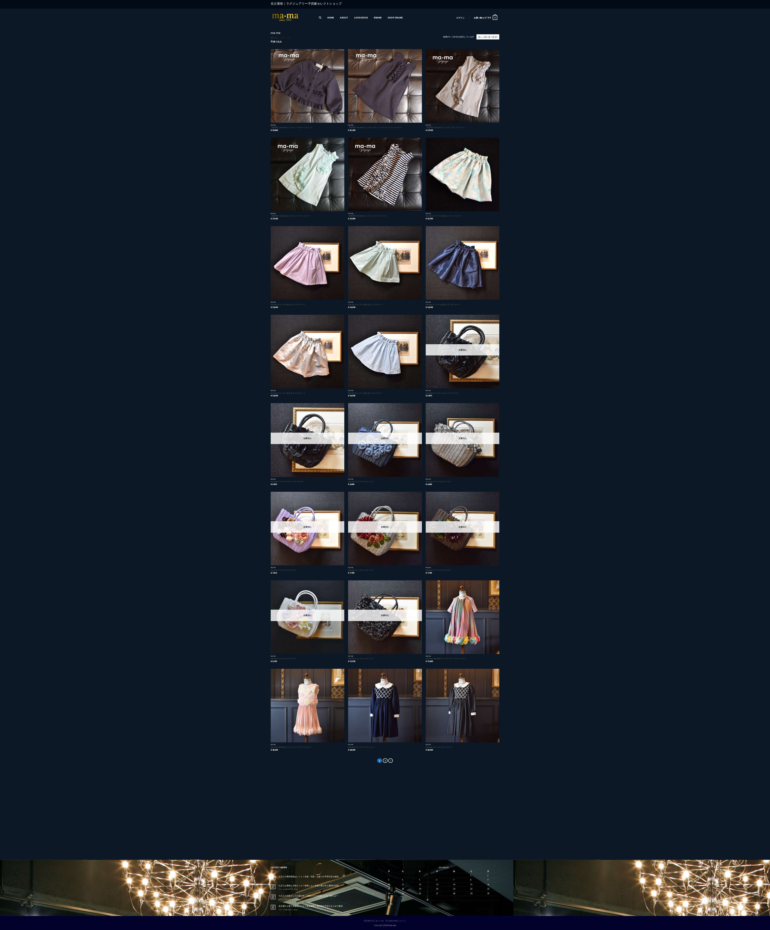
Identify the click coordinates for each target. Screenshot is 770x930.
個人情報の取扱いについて (396, 921)
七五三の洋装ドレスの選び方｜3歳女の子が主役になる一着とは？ (308, 896)
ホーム (274, 37)
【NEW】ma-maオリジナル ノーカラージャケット (292, 127)
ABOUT (344, 17)
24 (389, 893)
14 (454, 884)
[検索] (320, 18)
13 (437, 884)
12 (420, 884)
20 (437, 889)
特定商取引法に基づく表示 (374, 921)
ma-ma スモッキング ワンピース (361, 747)
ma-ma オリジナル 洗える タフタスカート (288, 304)
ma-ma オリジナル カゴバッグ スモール (442, 393)
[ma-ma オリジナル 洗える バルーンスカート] (462, 174)
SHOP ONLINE (395, 17)
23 (488, 889)
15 (471, 884)
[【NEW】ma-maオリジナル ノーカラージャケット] (307, 86)
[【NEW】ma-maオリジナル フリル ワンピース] (462, 86)
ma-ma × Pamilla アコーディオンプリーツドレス (446, 658)
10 (389, 884)
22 (471, 889)
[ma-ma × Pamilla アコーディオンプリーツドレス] (462, 617)
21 (454, 889)
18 (403, 889)
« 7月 (390, 904)
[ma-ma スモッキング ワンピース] (385, 705)
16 (488, 884)
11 (403, 884)
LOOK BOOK (361, 17)
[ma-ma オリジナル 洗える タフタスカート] (307, 263)
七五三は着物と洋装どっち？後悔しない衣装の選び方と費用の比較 (309, 885)
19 (420, 889)
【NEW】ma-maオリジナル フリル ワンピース (445, 127)
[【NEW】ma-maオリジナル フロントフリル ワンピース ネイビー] (385, 86)
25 (403, 893)
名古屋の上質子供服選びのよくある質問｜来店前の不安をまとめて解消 (311, 906)
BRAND (378, 17)
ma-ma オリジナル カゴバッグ (283, 570)
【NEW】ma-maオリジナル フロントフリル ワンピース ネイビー (375, 127)
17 (389, 889)
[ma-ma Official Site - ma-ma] (291, 18)
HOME (330, 17)
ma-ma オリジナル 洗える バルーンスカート (444, 216)
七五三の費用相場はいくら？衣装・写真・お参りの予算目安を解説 (309, 876)
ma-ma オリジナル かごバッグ (360, 481)
